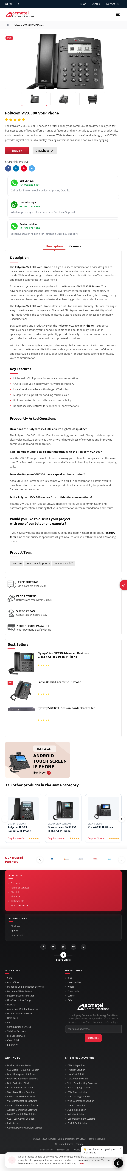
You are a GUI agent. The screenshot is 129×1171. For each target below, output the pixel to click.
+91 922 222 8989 (30, 206)
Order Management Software (22, 1078)
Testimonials (17, 901)
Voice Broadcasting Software (22, 1101)
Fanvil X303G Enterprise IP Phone (59, 681)
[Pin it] (24, 168)
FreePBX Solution (76, 1069)
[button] (118, 14)
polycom (16, 563)
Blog (69, 978)
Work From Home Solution (21, 1092)
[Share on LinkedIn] (16, 168)
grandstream (63, 823)
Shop (10, 978)
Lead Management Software (22, 1074)
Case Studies (74, 982)
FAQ (69, 1000)
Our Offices (13, 982)
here (81, 1163)
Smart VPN (12, 1044)
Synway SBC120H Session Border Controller (66, 707)
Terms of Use (63, 1149)
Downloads (73, 991)
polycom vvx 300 (63, 563)
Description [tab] (54, 246)
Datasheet (42, 150)
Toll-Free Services (16, 1031)
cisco (99, 823)
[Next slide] (121, 819)
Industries (12, 1123)
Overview (15, 883)
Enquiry (17, 150)
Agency (14, 930)
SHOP (83, 4)
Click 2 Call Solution (77, 1123)
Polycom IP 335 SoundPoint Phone (19, 829)
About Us (15, 896)
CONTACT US (112, 4)
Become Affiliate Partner (20, 991)
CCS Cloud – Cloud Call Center (23, 1069)
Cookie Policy (46, 1149)
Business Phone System (19, 1065)
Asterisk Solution (76, 1114)
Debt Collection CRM (18, 1083)
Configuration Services (19, 1027)
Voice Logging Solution (79, 1087)
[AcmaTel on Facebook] (43, 947)
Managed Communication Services (25, 986)
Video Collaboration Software (22, 1105)
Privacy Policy (79, 1149)
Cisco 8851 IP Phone (100, 827)
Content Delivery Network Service (24, 1127)
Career (71, 995)
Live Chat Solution (76, 1074)
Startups (15, 926)
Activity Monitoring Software (22, 1109)
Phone (47, 267)
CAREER (96, 4)
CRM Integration (76, 1065)
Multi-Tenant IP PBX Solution (22, 1114)
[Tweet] (32, 168)
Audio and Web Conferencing (22, 1009)
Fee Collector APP (16, 1035)
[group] (63, 692)
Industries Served (20, 905)
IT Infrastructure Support (20, 1000)
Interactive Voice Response (21, 1096)
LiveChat (11, 1004)
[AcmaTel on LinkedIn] (63, 947)
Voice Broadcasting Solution (82, 1083)
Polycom (20, 267)
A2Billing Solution (76, 1109)
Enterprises (17, 935)
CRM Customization (77, 1092)
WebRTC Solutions (77, 1105)
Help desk (12, 1018)
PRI (9, 1022)
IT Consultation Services (19, 1013)
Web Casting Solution (78, 1096)
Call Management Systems (81, 1118)
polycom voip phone (38, 563)
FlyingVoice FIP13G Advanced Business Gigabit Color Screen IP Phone (63, 654)
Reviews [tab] (75, 246)
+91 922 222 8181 (30, 184)
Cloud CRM (13, 1040)
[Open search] (18, 4)
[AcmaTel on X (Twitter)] (53, 947)
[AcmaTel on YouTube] (73, 947)
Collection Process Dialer (20, 1087)
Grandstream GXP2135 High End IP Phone (62, 829)
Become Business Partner (20, 995)
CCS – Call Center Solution (21, 1118)
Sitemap (94, 1149)
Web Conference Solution (80, 1101)
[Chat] (118, 1163)
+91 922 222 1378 (30, 228)
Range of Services (20, 887)
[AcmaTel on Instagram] (83, 947)
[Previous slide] (5, 819)
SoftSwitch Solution (77, 1078)
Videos (70, 986)
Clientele (15, 892)
